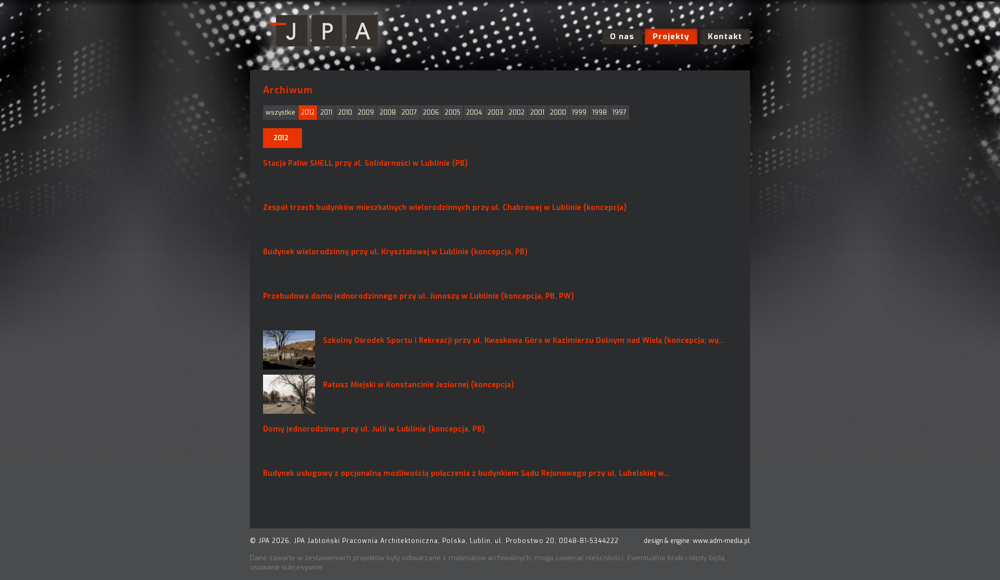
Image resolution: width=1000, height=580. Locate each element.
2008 (388, 112)
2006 (431, 112)
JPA (327, 31)
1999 (579, 112)
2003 (495, 112)
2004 (474, 112)
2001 (537, 112)
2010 (345, 112)
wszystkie (280, 112)
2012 (308, 112)
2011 (326, 112)
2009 (366, 112)
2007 (409, 112)
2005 (452, 112)
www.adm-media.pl (721, 541)
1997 (619, 112)
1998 (599, 112)
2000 (558, 112)
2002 (516, 112)
